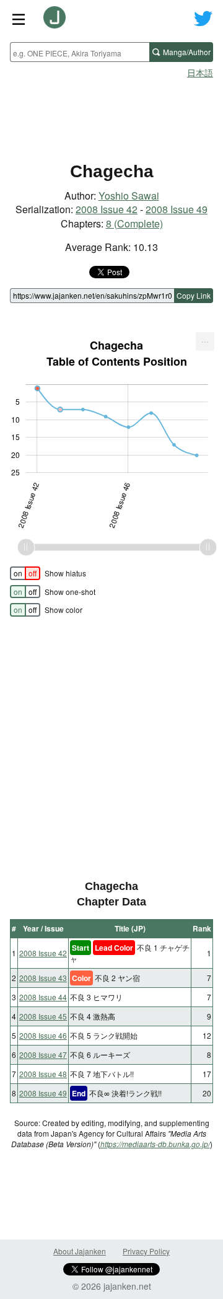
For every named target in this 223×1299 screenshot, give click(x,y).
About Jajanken (79, 1251)
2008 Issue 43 (43, 977)
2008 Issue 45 (43, 1016)
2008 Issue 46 (43, 1035)
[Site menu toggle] (18, 18)
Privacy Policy (146, 1251)
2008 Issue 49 (177, 209)
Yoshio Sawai (128, 195)
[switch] (25, 573)
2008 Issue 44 (43, 997)
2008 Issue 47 (43, 1054)
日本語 (200, 72)
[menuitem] (205, 341)
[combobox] (79, 52)
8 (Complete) (134, 223)
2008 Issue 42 (107, 209)
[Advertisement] (111, 115)
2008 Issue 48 (43, 1073)
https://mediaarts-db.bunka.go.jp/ (155, 1143)
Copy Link (194, 295)
